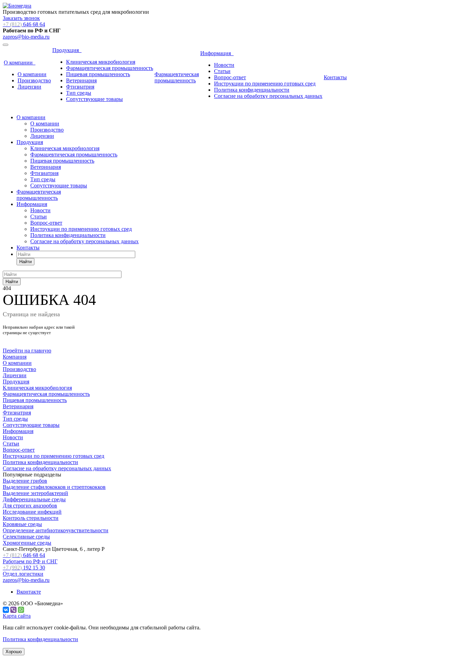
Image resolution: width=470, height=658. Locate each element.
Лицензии (29, 87)
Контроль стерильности (30, 518)
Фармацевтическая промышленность (109, 68)
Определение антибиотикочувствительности (55, 530)
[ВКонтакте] (6, 610)
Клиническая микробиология (100, 62)
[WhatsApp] (21, 610)
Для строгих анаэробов (30, 505)
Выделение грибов (25, 481)
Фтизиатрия (80, 87)
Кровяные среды (22, 524)
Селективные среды (26, 536)
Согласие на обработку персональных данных (268, 96)
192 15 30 (24, 571)
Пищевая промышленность (98, 74)
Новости (224, 65)
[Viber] (13, 610)
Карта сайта (17, 616)
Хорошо (14, 651)
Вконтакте (29, 592)
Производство (34, 80)
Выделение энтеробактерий (35, 493)
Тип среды (78, 93)
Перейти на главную (27, 350)
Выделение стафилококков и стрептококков (54, 487)
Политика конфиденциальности (251, 90)
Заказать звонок (21, 18)
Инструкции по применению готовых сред (265, 83)
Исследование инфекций (32, 512)
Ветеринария (81, 80)
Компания (14, 357)
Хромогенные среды (27, 543)
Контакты (335, 77)
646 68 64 (24, 24)
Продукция (67, 50)
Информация (217, 53)
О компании (19, 62)
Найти (25, 261)
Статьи (222, 71)
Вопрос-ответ (230, 77)
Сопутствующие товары (94, 99)
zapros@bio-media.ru (26, 37)
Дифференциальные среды (34, 499)
